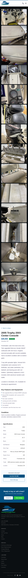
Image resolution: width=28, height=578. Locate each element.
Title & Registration (5, 551)
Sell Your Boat (4, 533)
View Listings (19, 497)
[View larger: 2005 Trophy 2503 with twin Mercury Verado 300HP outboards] (14, 114)
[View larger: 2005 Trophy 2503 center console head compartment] (14, 252)
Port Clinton (4, 565)
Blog (2, 536)
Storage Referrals (5, 549)
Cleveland (3, 557)
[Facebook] (15, 575)
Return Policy (10, 575)
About (2, 535)
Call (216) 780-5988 (14, 476)
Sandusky (3, 567)
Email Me (3, 523)
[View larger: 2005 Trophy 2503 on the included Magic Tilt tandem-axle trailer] (14, 311)
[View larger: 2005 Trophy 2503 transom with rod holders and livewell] (14, 212)
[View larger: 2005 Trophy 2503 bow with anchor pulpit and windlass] (14, 272)
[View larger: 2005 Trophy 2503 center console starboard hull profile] (14, 35)
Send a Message (14, 479)
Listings (3, 531)
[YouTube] (20, 575)
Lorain (2, 561)
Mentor (2, 563)
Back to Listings (7, 328)
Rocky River (4, 559)
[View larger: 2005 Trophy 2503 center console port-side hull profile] (14, 54)
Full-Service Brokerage (6, 545)
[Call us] (23, 3)
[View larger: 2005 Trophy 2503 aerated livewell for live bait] (14, 232)
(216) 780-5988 (4, 521)
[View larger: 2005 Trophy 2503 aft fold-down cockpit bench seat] (14, 193)
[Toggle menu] (26, 3)
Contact (3, 539)
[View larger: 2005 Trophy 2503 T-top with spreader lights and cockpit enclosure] (14, 291)
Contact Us (8, 497)
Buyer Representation (6, 547)
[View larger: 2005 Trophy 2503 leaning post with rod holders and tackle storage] (14, 173)
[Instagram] (17, 575)
